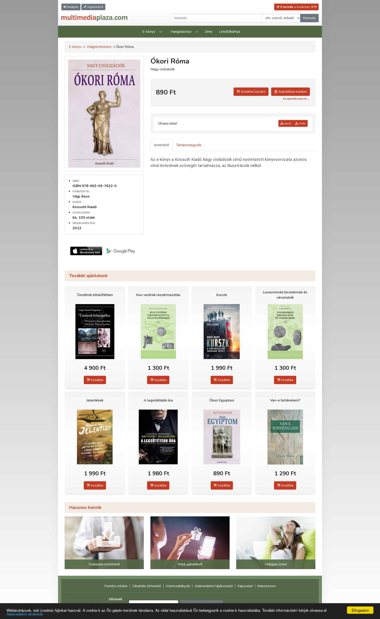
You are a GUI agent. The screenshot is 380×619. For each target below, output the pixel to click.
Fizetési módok (116, 586)
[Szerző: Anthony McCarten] (158, 437)
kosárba (96, 380)
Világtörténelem (99, 46)
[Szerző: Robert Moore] (222, 331)
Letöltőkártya (229, 31)
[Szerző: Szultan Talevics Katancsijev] (158, 331)
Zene (208, 31)
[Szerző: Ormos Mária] (285, 437)
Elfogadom (360, 610)
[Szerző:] (222, 437)
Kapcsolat (245, 586)
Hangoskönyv (181, 31)
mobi (302, 123)
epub (287, 123)
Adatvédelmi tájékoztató (214, 586)
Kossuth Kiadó (85, 207)
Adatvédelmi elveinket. (25, 614)
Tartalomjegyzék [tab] (188, 145)
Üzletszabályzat (178, 586)
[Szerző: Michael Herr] (95, 437)
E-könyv (148, 31)
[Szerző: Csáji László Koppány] (95, 331)
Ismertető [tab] (161, 145)
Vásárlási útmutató (146, 586)
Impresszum (266, 586)
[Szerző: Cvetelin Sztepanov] (285, 331)
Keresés (309, 18)
